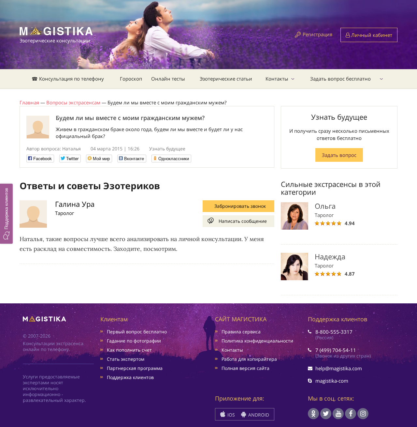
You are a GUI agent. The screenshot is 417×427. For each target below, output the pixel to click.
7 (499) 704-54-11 (335, 350)
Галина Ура (74, 204)
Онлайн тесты (168, 78)
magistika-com (331, 380)
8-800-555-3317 (333, 331)
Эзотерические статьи (226, 78)
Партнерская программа (135, 368)
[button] (6, 213)
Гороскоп (131, 78)
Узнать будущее (167, 148)
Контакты (277, 78)
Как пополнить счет (129, 350)
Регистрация (317, 34)
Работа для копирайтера (249, 359)
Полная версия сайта (245, 368)
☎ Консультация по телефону (68, 78)
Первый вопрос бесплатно (137, 331)
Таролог (64, 213)
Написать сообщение (243, 221)
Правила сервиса (241, 331)
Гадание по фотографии (134, 341)
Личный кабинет (371, 35)
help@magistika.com (338, 368)
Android (258, 415)
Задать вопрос (339, 155)
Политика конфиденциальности (257, 341)
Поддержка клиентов (130, 377)
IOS (230, 415)
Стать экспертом (125, 359)
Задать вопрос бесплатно (340, 78)
